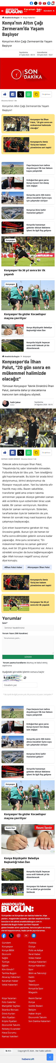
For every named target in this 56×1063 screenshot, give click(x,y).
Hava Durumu (9, 1032)
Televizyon (34, 984)
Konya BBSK (8, 950)
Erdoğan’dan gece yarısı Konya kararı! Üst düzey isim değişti (38, 183)
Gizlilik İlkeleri (36, 1005)
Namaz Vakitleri (10, 1036)
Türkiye (5, 961)
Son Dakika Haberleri (39, 1021)
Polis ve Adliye (36, 950)
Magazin (33, 992)
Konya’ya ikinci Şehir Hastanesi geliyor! (36, 211)
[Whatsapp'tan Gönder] (28, 94)
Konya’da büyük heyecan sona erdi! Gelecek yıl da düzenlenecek (38, 345)
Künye (32, 1002)
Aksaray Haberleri (11, 977)
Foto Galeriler (9, 1002)
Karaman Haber (10, 980)
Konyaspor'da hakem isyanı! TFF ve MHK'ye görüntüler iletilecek (40, 889)
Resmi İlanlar (35, 998)
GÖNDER (28, 657)
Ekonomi (6, 954)
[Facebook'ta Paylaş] (13, 94)
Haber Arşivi (35, 1013)
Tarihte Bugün (9, 973)
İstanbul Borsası (10, 1009)
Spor (31, 969)
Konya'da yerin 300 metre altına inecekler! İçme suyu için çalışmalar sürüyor (39, 198)
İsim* (4, 623)
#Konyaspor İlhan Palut (39, 567)
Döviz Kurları (8, 1013)
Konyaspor (27, 356)
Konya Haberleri (29, 17)
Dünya (32, 946)
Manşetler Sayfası (11, 1005)
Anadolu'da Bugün (12, 17)
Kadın (31, 977)
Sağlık (5, 957)
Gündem (6, 942)
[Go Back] (50, 1057)
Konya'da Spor (36, 988)
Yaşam (32, 980)
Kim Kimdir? (8, 969)
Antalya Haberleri (37, 961)
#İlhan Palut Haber (13, 567)
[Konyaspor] (28, 251)
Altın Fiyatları (8, 1017)
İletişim (32, 1009)
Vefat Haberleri (10, 984)
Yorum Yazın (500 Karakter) (15, 633)
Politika (32, 942)
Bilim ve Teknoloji (37, 973)
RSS (9, 1051)
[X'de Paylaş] (20, 94)
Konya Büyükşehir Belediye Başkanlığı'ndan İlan (39, 329)
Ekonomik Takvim (11, 1024)
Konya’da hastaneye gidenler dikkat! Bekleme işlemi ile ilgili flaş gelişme (39, 227)
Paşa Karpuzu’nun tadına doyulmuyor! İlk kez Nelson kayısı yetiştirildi (39, 168)
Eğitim (5, 965)
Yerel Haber (35, 954)
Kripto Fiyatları (9, 1021)
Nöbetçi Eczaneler (11, 1028)
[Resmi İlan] (28, 839)
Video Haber (35, 957)
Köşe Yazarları (9, 998)
